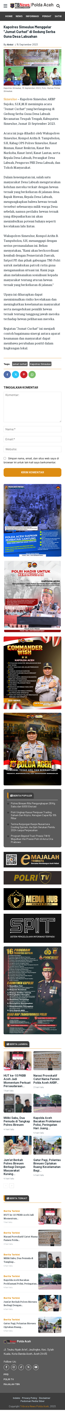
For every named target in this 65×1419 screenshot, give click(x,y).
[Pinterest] (23, 374)
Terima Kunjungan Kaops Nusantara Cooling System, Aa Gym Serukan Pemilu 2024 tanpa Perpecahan (33, 827)
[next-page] (11, 1185)
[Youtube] (36, 1367)
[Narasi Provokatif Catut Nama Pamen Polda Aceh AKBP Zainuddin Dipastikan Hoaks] (47, 1060)
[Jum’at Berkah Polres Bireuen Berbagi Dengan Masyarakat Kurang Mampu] (18, 1145)
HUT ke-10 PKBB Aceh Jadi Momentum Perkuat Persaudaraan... (17, 1081)
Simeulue (10, 99)
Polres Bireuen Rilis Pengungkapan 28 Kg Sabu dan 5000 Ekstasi (33, 805)
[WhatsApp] (32, 374)
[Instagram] (14, 1367)
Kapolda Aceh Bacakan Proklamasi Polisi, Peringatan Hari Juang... (47, 1123)
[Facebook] (7, 374)
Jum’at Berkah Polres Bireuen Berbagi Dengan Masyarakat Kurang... (14, 1167)
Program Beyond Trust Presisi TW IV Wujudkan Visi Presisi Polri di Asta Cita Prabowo (32, 838)
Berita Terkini (12, 1210)
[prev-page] (6, 1185)
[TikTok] (21, 1367)
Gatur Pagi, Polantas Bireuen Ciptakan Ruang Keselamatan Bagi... (47, 1165)
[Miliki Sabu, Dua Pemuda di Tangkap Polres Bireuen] (18, 1103)
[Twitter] (15, 374)
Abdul (10, 44)
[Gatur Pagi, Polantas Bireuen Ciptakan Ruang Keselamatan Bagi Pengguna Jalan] (47, 1145)
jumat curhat (20, 363)
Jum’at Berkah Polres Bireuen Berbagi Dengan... (20, 1303)
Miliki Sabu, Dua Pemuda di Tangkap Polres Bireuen (17, 1121)
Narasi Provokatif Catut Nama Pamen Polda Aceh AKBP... (46, 1079)
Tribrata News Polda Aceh (34, 1406)
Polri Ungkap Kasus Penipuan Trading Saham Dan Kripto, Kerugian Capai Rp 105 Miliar (33, 815)
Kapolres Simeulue (40, 363)
